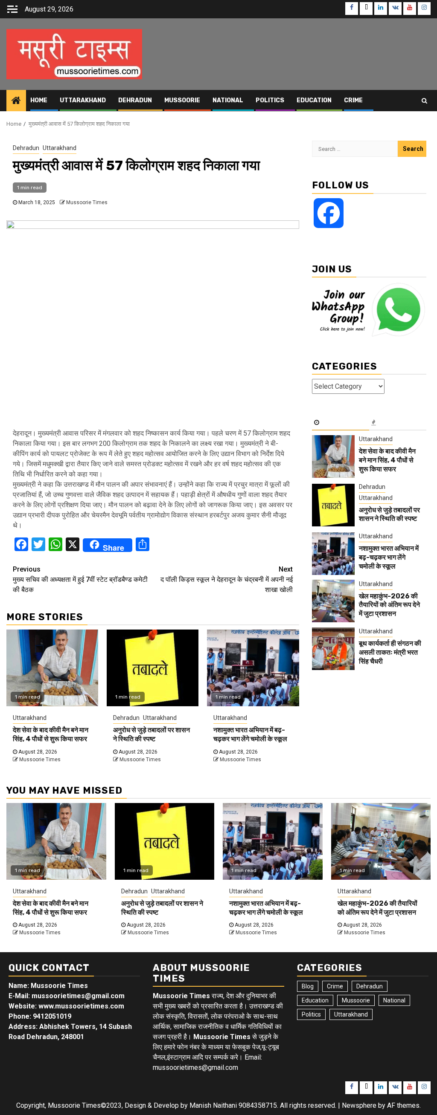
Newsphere (359, 1105)
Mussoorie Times (87, 202)
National (228, 100)
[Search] (424, 100)
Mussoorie (182, 100)
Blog (308, 986)
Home (38, 100)
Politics (270, 100)
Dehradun (135, 100)
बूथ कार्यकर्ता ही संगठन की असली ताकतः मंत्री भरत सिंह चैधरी (390, 652)
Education (314, 100)
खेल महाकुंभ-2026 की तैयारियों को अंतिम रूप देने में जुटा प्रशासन (389, 605)
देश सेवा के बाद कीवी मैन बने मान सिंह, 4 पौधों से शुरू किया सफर (50, 734)
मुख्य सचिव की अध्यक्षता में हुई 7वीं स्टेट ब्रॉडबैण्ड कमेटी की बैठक (80, 579)
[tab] (340, 422)
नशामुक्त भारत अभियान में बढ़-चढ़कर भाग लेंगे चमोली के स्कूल (250, 734)
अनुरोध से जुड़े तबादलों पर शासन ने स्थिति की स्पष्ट (151, 734)
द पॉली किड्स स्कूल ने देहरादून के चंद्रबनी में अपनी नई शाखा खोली (226, 579)
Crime (353, 100)
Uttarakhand (83, 100)
